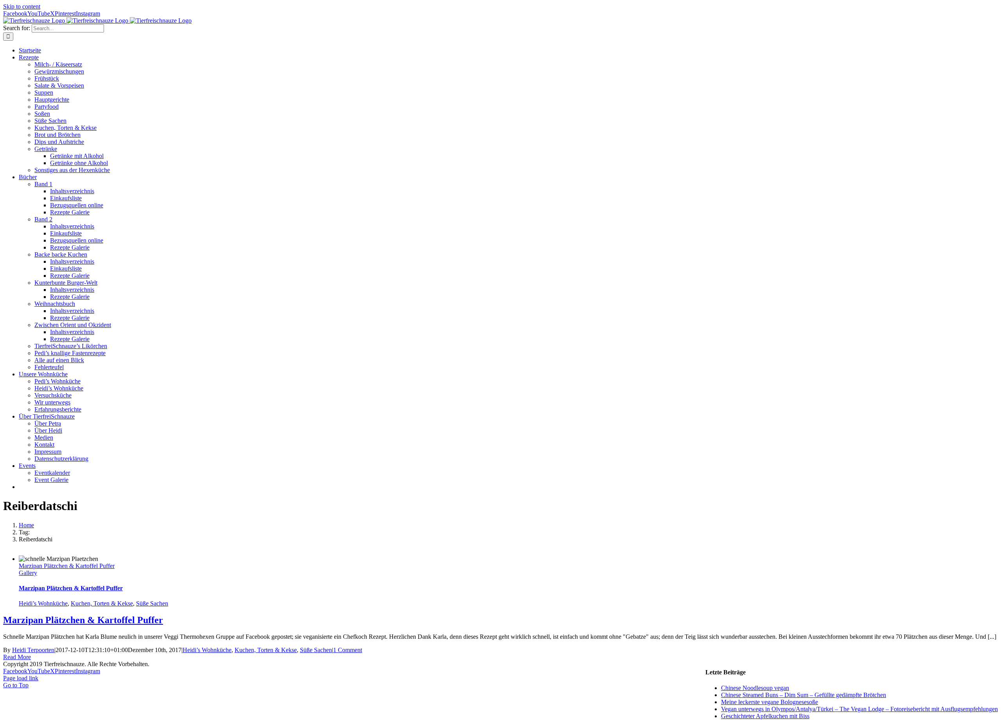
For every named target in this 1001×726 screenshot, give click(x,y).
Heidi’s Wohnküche (43, 603)
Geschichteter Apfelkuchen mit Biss (765, 716)
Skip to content (21, 6)
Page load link (20, 678)
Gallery (28, 573)
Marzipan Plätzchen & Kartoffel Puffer (67, 565)
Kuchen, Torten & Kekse (102, 603)
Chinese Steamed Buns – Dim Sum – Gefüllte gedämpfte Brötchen (803, 695)
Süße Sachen (152, 603)
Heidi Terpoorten (33, 650)
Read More (17, 657)
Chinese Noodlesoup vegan (755, 688)
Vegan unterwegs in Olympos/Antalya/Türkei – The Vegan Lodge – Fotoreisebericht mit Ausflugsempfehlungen (859, 709)
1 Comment (347, 650)
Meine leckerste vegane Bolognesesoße (769, 702)
